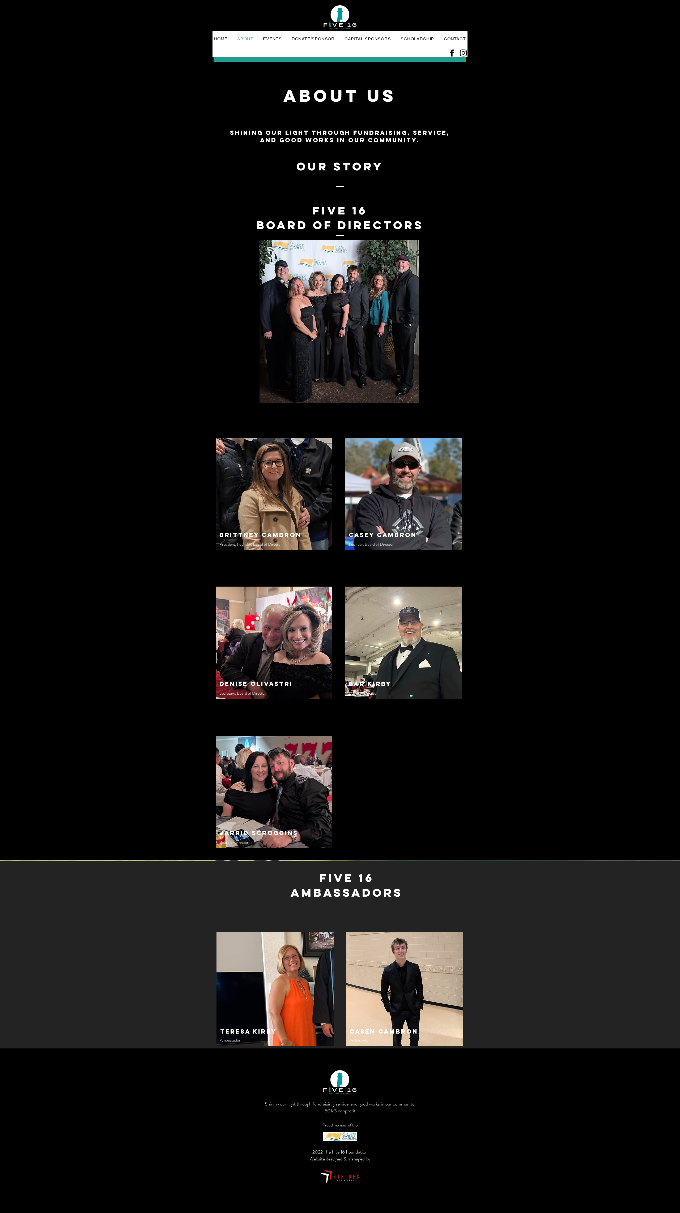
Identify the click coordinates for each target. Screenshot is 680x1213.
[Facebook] (452, 53)
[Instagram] (463, 53)
